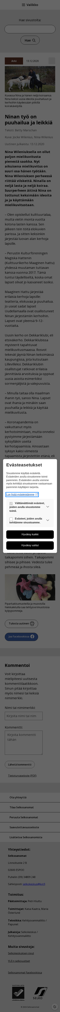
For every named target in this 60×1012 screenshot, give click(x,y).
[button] (48, 507)
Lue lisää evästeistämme (20, 494)
